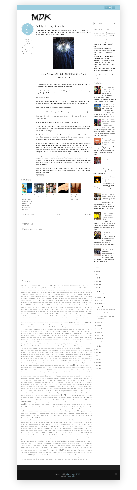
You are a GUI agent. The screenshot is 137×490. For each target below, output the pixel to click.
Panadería (59, 415)
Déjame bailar (57, 329)
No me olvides (30, 409)
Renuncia (31, 430)
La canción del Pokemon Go (71, 374)
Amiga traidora (76, 294)
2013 (39, 286)
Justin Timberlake (66, 372)
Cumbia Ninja (45, 327)
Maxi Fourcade (71, 393)
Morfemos (74, 402)
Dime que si (34, 335)
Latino (70, 380)
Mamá (84, 388)
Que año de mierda (87, 426)
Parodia (36, 417)
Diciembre (76, 333)
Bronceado (81, 304)
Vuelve (65, 457)
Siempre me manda (71, 437)
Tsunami (37, 447)
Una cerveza (86, 447)
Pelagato (34, 420)
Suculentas (81, 439)
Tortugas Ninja (61, 445)
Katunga (85, 372)
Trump (32, 447)
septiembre (100, 304)
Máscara (35, 393)
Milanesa (71, 399)
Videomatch (38, 455)
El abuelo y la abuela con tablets (44, 339)
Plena (37, 422)
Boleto (40, 304)
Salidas (40, 432)
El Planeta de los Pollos (44, 344)
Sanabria (65, 432)
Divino (75, 335)
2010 (33, 285)
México (38, 399)
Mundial (82, 404)
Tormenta (55, 445)
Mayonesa (78, 393)
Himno (80, 363)
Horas (46, 365)
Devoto (86, 331)
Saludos (60, 195)
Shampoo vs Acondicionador (105, 313)
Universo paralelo (42, 450)
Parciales (29, 418)
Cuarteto (83, 325)
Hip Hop (84, 363)
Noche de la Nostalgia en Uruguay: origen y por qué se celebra (108, 89)
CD (76, 309)
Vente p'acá (45, 452)
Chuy (35, 316)
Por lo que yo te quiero (71, 422)
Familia (81, 352)
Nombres (62, 411)
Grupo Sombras (57, 361)
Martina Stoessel (29, 393)
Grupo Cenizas (43, 361)
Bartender (38, 302)
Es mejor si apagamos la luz (67, 350)
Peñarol (70, 420)
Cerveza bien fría (69, 311)
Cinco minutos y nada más (70, 316)
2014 (43, 285)
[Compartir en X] (41, 175)
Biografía (23, 304)
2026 (79, 285)
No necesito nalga (57, 409)
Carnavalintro (51, 309)
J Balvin (54, 369)
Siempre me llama (61, 437)
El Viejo (73, 344)
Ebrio (86, 337)
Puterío (80, 426)
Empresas (87, 346)
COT (85, 322)
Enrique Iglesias (64, 348)
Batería (46, 302)
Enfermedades (41, 348)
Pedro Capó (24, 420)
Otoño (78, 413)
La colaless (42, 376)
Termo (54, 443)
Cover (89, 322)
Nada (39, 407)
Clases (59, 318)
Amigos (82, 294)
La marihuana (86, 376)
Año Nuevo (71, 296)
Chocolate (89, 313)
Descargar (24, 331)
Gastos (63, 358)
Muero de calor (48, 404)
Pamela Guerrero (41, 415)
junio (98, 325)
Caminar (79, 307)
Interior (23, 369)
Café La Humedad (49, 307)
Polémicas (55, 422)
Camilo (75, 307)
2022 (67, 285)
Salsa (43, 432)
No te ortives (85, 409)
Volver (90, 455)
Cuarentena (77, 325)
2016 (51, 285)
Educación (23, 339)
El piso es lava (35, 344)
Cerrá (57, 311)
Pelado (29, 420)
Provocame (45, 426)
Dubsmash (49, 337)
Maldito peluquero (65, 388)
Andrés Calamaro (40, 296)
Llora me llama (25, 384)
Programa (83, 424)
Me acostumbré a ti (30, 395)
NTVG (77, 411)
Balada (68, 300)
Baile (59, 300)
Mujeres (74, 404)
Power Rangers (42, 424)
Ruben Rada (35, 432)
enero (99, 342)
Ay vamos (26, 300)
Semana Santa (48, 435)
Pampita (48, 415)
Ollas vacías (62, 413)
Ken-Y (88, 372)
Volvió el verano (50, 457)
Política (60, 422)
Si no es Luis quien (48, 437)
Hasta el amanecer (44, 363)
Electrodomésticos (43, 346)
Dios (58, 335)
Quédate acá (24, 428)
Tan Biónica (63, 441)
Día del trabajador (64, 333)
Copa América (44, 322)
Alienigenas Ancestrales (39, 294)
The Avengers (71, 443)
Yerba (47, 459)
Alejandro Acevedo (72, 292)
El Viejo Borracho (79, 344)
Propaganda (34, 426)
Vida (84, 452)
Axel (22, 300)
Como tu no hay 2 (45, 320)
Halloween (29, 363)
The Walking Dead (87, 443)
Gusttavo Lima (79, 361)
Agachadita (73, 290)
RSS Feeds (113, 7)
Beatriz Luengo (53, 302)
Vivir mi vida (81, 455)
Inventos (45, 369)
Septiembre (59, 435)
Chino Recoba (66, 313)
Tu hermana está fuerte (46, 447)
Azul (30, 300)
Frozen (79, 356)
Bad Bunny (40, 300)
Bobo (37, 304)
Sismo (48, 439)
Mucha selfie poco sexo (34, 404)
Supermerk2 (38, 441)
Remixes (26, 430)
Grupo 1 (37, 361)
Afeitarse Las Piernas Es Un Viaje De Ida (75, 197)
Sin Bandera (83, 437)
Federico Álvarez (45, 354)
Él (34, 339)
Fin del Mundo (30, 356)
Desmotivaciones (55, 331)
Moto (90, 402)
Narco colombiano (57, 407)
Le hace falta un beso (31, 382)
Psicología (50, 426)
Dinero (48, 335)
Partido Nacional (48, 418)
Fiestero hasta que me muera (81, 354)
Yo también (51, 459)
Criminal (29, 325)
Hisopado (89, 363)
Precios (48, 424)
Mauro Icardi (64, 393)
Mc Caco (88, 393)
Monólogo (47, 402)
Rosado (30, 432)
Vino (68, 455)
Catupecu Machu (68, 309)
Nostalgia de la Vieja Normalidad (50, 25)
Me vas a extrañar (62, 397)
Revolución (36, 430)
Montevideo (68, 402)
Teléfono (44, 443)
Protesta (40, 426)
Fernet (67, 354)
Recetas (43, 428)
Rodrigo (83, 430)
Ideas (22, 367)
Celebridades (88, 309)
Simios (77, 437)
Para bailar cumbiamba (81, 415)
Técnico (34, 443)
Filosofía (23, 356)
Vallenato (23, 452)
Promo (29, 426)
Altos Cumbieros (61, 294)
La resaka (76, 378)
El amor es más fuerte (64, 339)
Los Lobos (87, 384)
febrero (99, 339)
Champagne (89, 311)
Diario (71, 333)
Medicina (69, 397)
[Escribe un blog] (39, 175)
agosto (99, 307)
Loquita (73, 384)
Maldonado (74, 388)
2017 (55, 286)
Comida (27, 320)
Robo (73, 430)
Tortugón (68, 445)
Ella (49, 346)
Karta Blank (79, 372)
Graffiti (33, 361)
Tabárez (54, 441)
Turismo (61, 447)
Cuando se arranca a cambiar (53, 325)
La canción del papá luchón (57, 374)
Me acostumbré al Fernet (42, 395)
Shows (29, 437)
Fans (90, 352)
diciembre (100, 294)
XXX (36, 459)
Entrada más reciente (28, 214)
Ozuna (82, 413)
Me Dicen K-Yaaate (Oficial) (72, 474)
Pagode (23, 415)
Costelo (81, 322)
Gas (53, 358)
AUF (72, 298)
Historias (28, 365)
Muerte (61, 404)
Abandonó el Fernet (72, 288)
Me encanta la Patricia (51, 397)
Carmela (46, 309)
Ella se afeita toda (75, 346)
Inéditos (39, 367)
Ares (90, 296)
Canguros (34, 309)
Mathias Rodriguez (56, 393)
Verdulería (55, 452)
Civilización (32, 318)
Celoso (23, 311)
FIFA (90, 354)
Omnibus (67, 413)
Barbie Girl (89, 300)
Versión (64, 452)
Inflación (50, 367)
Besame (74, 302)
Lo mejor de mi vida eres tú (49, 384)
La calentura (34, 374)
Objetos (82, 411)
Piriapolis (89, 420)
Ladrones (40, 380)
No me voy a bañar (38, 409)
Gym (85, 361)
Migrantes (65, 399)
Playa (34, 422)
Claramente (38, 318)
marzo (99, 335)
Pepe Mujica (75, 420)
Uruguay (27, 50)
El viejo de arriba (87, 344)
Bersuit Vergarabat (66, 302)
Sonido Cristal (69, 439)
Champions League (26, 313)
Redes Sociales (54, 428)
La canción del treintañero (85, 374)
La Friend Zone (64, 376)
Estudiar (62, 352)
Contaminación (37, 322)
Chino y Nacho (74, 313)
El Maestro (77, 342)
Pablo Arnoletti (88, 413)
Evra (67, 352)
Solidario (56, 439)
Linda (79, 382)
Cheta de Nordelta (49, 313)
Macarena (81, 386)
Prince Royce (67, 424)
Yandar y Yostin (41, 459)
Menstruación (24, 399)
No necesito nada (48, 409)
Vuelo (62, 457)
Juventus (74, 372)
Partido (42, 418)
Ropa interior (24, 432)
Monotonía (56, 402)
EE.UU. (28, 339)
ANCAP (23, 296)
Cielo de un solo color (46, 316)
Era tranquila (55, 350)
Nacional (34, 407)
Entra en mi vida (73, 348)
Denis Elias (84, 329)
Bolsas (43, 304)
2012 (97, 369)
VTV (59, 457)
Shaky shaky (83, 435)
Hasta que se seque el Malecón (56, 363)
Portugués (35, 424)
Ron (91, 430)
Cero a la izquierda (51, 311)
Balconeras (78, 300)
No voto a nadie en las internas (35, 411)
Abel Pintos (80, 288)
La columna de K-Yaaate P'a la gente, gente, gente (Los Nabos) (108, 179)
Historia (23, 365)
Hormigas (56, 365)
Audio (62, 298)
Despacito (80, 331)
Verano (50, 452)
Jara (64, 369)
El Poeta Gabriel (54, 344)
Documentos (29, 337)
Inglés (54, 367)
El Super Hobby (67, 344)
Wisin (28, 459)
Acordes (45, 290)
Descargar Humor (33, 331)
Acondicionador (38, 290)
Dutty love (81, 337)
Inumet (40, 369)
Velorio (40, 452)
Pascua (67, 418)
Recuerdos (48, 428)
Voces (87, 455)
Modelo (38, 402)
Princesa (73, 424)
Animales (61, 296)
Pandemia (30, 48)
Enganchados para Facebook (52, 348)
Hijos (77, 363)
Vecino (37, 452)
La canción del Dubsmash (43, 374)
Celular (27, 311)
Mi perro (42, 399)
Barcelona (24, 302)
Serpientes (67, 435)
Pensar (65, 420)
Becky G (59, 302)
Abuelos (23, 290)
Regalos (76, 428)
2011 (36, 285)
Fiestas (71, 354)
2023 (70, 285)
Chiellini (57, 313)
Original (72, 413)
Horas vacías (51, 365)
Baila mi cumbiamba (48, 300)
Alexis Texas (29, 294)
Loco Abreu (60, 384)
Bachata (34, 300)
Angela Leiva (55, 296)
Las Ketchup (65, 380)
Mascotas (39, 393)
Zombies (85, 459)
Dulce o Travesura (68, 337)
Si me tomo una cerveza (37, 437)
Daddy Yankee (66, 327)
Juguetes (60, 372)
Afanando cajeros (62, 290)
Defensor (51, 329)
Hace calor (89, 361)
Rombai (87, 430)
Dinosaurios (54, 335)
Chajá (83, 311)
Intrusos (36, 369)
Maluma (80, 388)
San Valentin (59, 432)
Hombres (42, 365)
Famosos (86, 352)
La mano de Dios (78, 376)
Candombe (24, 309)
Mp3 (26, 404)
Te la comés (29, 443)
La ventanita (30, 380)
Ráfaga (36, 428)
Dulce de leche (60, 337)
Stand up (75, 439)
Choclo (84, 313)
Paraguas (89, 415)
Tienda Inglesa (29, 445)
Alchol (65, 292)
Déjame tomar (64, 329)
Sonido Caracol (62, 439)
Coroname (65, 322)
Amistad (86, 294)
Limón (76, 382)
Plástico (31, 422)
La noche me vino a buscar (59, 378)
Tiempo (23, 445)
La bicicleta (27, 374)
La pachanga (69, 378)
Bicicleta (78, 302)
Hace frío (23, 363)
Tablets (58, 441)
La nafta (34, 378)
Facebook (106, 7)
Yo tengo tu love (69, 459)
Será (63, 435)
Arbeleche (86, 296)
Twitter (109, 7)
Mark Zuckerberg (84, 390)
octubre (99, 300)
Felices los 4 (53, 354)
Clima (67, 318)
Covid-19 (23, 325)
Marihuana (52, 390)
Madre (85, 386)
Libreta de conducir (64, 382)
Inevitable (44, 367)
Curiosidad (59, 327)
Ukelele (70, 447)
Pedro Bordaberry (87, 418)
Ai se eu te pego (59, 292)
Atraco (59, 298)
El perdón (29, 344)
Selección (39, 435)
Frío (73, 356)
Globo (82, 358)
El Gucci (46, 342)
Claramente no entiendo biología (49, 318)
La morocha (29, 378)
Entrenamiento (25, 350)
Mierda (61, 399)
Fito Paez (40, 356)
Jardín (67, 369)
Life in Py (71, 382)
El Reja (60, 344)
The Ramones (78, 443)
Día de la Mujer (31, 333)
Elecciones (29, 346)
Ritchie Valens (67, 430)
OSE (76, 413)
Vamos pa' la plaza (30, 452)
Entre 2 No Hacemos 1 (85, 348)
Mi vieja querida (49, 399)
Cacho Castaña (41, 307)
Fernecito (61, 354)
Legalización (45, 382)
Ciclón (38, 316)
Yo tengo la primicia (59, 459)
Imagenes (27, 367)
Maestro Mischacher (26, 388)
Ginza (79, 358)
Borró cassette (58, 304)
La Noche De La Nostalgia (27, 42)
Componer (53, 320)
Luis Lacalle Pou (65, 386)
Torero (51, 445)
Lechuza (39, 382)
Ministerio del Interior (78, 399)
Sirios (44, 439)
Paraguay (23, 418)
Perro (81, 420)
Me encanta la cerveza (40, 397)
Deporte (89, 329)
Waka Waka (70, 457)
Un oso (80, 447)
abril (98, 332)
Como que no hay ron (35, 320)
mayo (99, 329)
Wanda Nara (82, 457)
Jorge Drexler (28, 372)
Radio (29, 428)
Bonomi (48, 304)
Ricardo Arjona (43, 430)
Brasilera (76, 304)
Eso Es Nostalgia (78, 350)
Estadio (32, 352)
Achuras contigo (30, 290)
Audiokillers (68, 298)
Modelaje (34, 402)
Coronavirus (26, 38)
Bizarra (28, 304)
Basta (43, 302)
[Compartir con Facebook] (43, 175)
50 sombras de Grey (37, 288)
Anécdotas (48, 296)
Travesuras (82, 445)
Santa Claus (70, 432)
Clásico (63, 318)
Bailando (56, 300)
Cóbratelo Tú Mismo (107, 249)
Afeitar (68, 290)
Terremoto (58, 443)
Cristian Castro (35, 325)
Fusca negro (88, 356)
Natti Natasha (65, 407)
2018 (97, 349)
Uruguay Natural (70, 450)
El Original (23, 344)
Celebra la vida (81, 309)
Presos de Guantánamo (57, 424)
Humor (29, 40)
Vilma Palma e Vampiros (59, 455)
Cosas (77, 322)
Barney (34, 302)
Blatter (32, 304)
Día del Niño (56, 333)
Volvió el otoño (42, 457)
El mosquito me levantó (86, 342)
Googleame (24, 361)
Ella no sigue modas (63, 346)
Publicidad (56, 426)
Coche (81, 318)
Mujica (78, 404)
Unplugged (51, 450)
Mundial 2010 (88, 404)
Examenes (71, 352)
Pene (49, 420)
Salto (47, 432)
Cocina (84, 318)
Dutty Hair (76, 337)
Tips (34, 445)
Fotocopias (53, 356)
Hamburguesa (35, 363)
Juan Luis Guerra (36, 372)
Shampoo (89, 435)
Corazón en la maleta (54, 322)
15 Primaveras (28, 285)
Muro (22, 407)
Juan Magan (43, 372)
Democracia (78, 329)
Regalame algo (69, 428)
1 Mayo (23, 285)
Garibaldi (41, 358)
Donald (44, 337)
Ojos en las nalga (51, 413)
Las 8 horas (59, 380)
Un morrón (75, 447)
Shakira (78, 435)
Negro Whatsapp (84, 407)
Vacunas (90, 450)
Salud (50, 432)
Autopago (86, 298)
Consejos (78, 320)
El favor (35, 342)
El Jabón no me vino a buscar (67, 342)
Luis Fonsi (58, 386)
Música (27, 406)
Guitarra (64, 361)
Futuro (27, 358)
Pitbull (23, 422)
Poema (40, 422)
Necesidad (76, 407)
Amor (90, 294)
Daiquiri (73, 327)
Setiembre (73, 435)
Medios (82, 397)
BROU (86, 304)
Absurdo (89, 288)
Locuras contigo (67, 384)
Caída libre (56, 307)
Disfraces (61, 335)
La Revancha (82, 378)
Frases (61, 356)
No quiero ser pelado (67, 409)
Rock (79, 430)
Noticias (73, 411)
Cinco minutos (59, 316)
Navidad (72, 407)
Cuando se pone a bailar (67, 325)
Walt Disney (76, 457)
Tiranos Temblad (40, 445)
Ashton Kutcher (38, 298)
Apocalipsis (77, 296)
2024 (73, 285)
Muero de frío (55, 404)
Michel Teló (56, 399)
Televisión (49, 443)
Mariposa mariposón (61, 390)
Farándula (23, 354)
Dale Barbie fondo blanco (81, 327)
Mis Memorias (29, 46)
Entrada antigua (86, 214)
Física (36, 356)
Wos (31, 459)
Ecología (90, 337)
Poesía (43, 422)
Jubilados (49, 372)
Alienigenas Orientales (51, 294)
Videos (45, 454)
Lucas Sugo (40, 386)
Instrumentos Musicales (69, 367)
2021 (65, 285)
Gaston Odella (57, 358)
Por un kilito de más (82, 422)
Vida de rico (89, 452)
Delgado (73, 329)
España (28, 352)
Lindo (82, 382)
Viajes (68, 452)
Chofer (23, 316)
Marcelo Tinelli (45, 390)
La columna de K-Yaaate (52, 376)
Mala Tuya (48, 388)
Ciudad (81, 316)
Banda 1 (84, 300)
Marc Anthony (37, 390)
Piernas (84, 420)
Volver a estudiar (34, 457)
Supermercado (30, 441)
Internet (32, 369)
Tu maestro (55, 447)
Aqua (82, 296)
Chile (61, 313)
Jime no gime (82, 369)
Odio (85, 411)
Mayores (83, 393)
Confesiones (72, 320)
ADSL (56, 290)
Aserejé (32, 298)
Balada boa (73, 300)
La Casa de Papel (25, 376)
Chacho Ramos (78, 311)
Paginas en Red (71, 476)
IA (91, 365)
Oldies (57, 413)
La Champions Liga (34, 376)
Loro (77, 384)
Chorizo (31, 316)
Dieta (22, 335)
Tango (69, 441)
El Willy (23, 346)
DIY (78, 335)
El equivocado (29, 342)
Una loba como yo (32, 450)
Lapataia (54, 380)
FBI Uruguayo (37, 354)
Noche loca (50, 411)
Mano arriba (89, 388)
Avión (90, 298)
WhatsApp (23, 459)
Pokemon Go (49, 422)
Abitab (85, 288)
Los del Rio (81, 384)
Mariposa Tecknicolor (73, 390)
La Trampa (87, 378)
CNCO (77, 318)
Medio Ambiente (76, 397)
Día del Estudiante (39, 333)
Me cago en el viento (54, 395)
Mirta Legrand (88, 399)
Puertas (62, 426)
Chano (33, 313)
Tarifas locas (87, 441)
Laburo (35, 380)
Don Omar (39, 337)
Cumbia (31, 327)
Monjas (42, 402)
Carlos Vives (40, 309)
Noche (45, 411)
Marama (31, 390)
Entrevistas (42, 350)
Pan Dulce (53, 415)
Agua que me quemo (33, 292)
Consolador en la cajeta (27, 322)
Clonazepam (73, 318)
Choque (27, 316)
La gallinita (71, 376)
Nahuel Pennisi (44, 407)
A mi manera (55, 288)
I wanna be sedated (85, 365)
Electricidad (35, 346)
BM (35, 304)
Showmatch (24, 437)
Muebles (42, 404)
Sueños (23, 441)
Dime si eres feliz (42, 335)
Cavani (74, 309)
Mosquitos (86, 402)
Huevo (71, 365)
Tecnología (39, 443)
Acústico (52, 290)
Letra (53, 382)
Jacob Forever (60, 369)
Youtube (75, 459)
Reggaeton (82, 428)
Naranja (50, 407)
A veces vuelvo (62, 288)
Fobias (48, 356)
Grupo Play (50, 361)
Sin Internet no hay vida (30, 439)
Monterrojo (62, 402)
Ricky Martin (60, 430)
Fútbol (23, 358)
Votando (56, 457)
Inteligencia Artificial (80, 367)
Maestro (90, 386)
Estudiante (57, 352)
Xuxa (33, 459)
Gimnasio (75, 358)
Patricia (81, 418)
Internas (27, 369)
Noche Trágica (56, 411)
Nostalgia (24, 48)
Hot (60, 365)
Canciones (87, 307)
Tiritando (47, 445)
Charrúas (37, 313)
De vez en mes (45, 329)
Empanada (82, 346)
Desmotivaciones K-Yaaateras (69, 331)
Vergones (60, 452)
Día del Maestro (48, 333)
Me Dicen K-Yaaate (69, 395)
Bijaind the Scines (86, 302)
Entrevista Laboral (33, 350)
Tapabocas (80, 441)
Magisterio (43, 388)
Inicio (58, 214)
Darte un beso (37, 329)
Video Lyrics (24, 455)
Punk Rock (66, 426)
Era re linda (48, 350)
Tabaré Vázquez (46, 441)
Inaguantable (33, 367)
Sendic (53, 435)
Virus (76, 455)
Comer (23, 320)
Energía (35, 348)
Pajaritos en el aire (30, 415)
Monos (51, 402)
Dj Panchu (85, 335)
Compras (59, 320)
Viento (50, 455)
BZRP (36, 307)
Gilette (70, 358)
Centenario (32, 311)
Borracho (52, 304)
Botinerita (65, 304)
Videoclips (31, 455)
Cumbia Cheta (37, 327)
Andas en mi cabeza (30, 296)
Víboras (71, 452)
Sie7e (55, 437)
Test (66, 443)
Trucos (28, 447)
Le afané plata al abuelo (81, 380)
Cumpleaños (52, 327)
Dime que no (27, 335)
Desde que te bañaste (43, 331)
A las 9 (44, 288)
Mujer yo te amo (67, 404)
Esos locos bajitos (87, 350)
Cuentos (26, 327)
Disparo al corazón (69, 335)
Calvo (64, 307)
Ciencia (54, 316)
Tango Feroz (74, 441)
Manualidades (24, 390)
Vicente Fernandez (78, 452)
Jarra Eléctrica (72, 369)
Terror (63, 443)
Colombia (89, 318)
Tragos (77, 445)
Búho (25, 307)
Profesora (78, 424)
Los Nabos (34, 386)
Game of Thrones (34, 358)
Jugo (56, 372)
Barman (30, 302)
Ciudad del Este (88, 316)
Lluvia (40, 384)
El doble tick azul (80, 339)
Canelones (29, 309)
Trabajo (73, 445)
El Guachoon (40, 342)
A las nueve (49, 288)
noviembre (100, 297)
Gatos (66, 358)
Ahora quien (48, 292)
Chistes (80, 313)
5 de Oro (83, 285)
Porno (30, 424)
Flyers (45, 356)
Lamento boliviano (47, 380)
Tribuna (87, 445)
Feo (58, 354)
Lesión (49, 382)
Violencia (71, 455)
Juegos (53, 372)
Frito (76, 356)
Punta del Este (74, 426)
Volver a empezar (25, 457)
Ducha (53, 337)
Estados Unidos (38, 352)
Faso (28, 354)
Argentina (24, 298)
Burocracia (29, 307)
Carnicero (57, 309)
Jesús (77, 369)
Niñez (25, 409)
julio (98, 322)
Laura (74, 380)
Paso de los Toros (74, 418)
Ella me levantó (54, 346)
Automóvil (80, 298)
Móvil (22, 404)
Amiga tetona (69, 294)
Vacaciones (81, 450)
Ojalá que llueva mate (32, 413)
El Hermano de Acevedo (54, 342)
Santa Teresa (77, 432)
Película (38, 420)
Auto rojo (75, 298)
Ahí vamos (41, 292)
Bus (34, 307)
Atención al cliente (52, 298)
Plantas (26, 422)
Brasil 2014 (71, 304)
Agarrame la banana (81, 290)
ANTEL (66, 296)
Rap (39, 428)
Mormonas (80, 402)
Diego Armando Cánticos (85, 333)
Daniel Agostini (28, 329)
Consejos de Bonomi (86, 320)
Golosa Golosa (88, 358)
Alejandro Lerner (82, 292)
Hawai (66, 363)
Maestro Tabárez (35, 388)
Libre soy (57, 382)
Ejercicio (32, 339)
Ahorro (53, 292)
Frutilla (83, 356)
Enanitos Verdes (28, 348)
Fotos (57, 356)
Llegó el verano (88, 382)
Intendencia (89, 367)
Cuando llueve (42, 325)
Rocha (75, 430)
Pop (64, 422)
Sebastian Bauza (32, 435)
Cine (78, 316)
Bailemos (63, 300)
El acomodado (55, 339)
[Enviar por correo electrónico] (37, 175)
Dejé (69, 329)
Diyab (81, 335)
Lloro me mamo (33, 384)
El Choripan (73, 339)
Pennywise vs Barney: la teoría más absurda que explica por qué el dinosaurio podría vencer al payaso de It (108, 123)
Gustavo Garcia (72, 361)
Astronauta (45, 298)
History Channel (35, 365)
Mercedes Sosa (32, 399)
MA (78, 386)
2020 (61, 285)
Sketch (51, 439)
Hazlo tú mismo (72, 363)
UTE (76, 450)
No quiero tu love (77, 409)
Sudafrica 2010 (88, 439)
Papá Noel (71, 415)
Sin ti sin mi (40, 439)
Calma (61, 307)
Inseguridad (59, 367)
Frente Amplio (67, 356)
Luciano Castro (47, 386)
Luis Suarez (73, 386)
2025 (76, 285)
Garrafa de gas (47, 358)
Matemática (48, 393)
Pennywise (53, 420)
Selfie (43, 435)
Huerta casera (65, 365)
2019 (59, 285)
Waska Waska (88, 457)
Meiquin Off (88, 397)
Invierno (49, 369)
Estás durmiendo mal (47, 352)
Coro (61, 322)
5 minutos (88, 285)
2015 (47, 285)
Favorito (31, 354)
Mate (43, 393)
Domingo (35, 337)
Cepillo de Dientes (40, 311)
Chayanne (42, 313)
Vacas (86, 450)
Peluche (46, 420)
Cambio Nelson (69, 307)
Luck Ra (53, 386)
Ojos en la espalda (42, 413)
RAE (32, 428)
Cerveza (62, 311)
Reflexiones (62, 428)
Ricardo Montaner (52, 430)
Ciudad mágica (25, 318)
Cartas (61, 309)
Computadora (65, 320)
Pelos (42, 420)
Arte (28, 298)
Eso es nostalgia (66, 30)
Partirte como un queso (59, 418)
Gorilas (29, 361)
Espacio (23, 352)
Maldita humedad (55, 388)
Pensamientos (60, 420)
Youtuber (80, 459)
